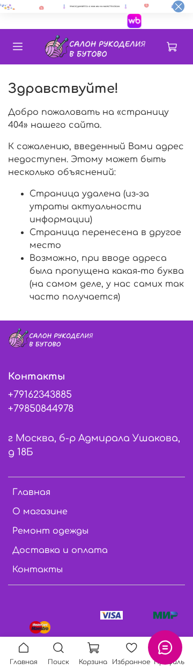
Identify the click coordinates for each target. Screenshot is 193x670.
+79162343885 (40, 394)
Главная (31, 492)
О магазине (40, 511)
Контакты (37, 569)
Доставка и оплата (60, 550)
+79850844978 (40, 408)
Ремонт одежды (50, 531)
